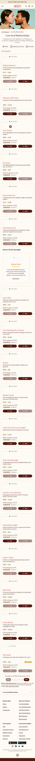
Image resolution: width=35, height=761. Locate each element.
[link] (10, 126)
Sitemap (5, 739)
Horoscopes (6, 710)
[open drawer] (2, 6)
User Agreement (23, 729)
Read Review (15, 278)
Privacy (21, 733)
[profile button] (32, 6)
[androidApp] (22, 743)
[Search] (26, 6)
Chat (26, 81)
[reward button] (29, 6)
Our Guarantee (23, 726)
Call (11, 81)
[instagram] (13, 747)
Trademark (22, 736)
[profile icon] (32, 6)
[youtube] (22, 747)
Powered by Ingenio (24, 739)
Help (4, 726)
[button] (30, 692)
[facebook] (16, 747)
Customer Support (8, 729)
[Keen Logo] (17, 6)
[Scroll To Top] (17, 755)
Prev (8, 679)
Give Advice (6, 736)
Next (26, 679)
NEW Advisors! (23, 716)
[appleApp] (13, 743)
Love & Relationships (25, 707)
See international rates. (12, 686)
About (4, 704)
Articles (5, 707)
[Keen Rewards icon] (29, 6)
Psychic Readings (24, 704)
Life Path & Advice (24, 710)
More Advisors (23, 719)
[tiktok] (19, 747)
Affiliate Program (7, 733)
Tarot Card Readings (24, 713)
